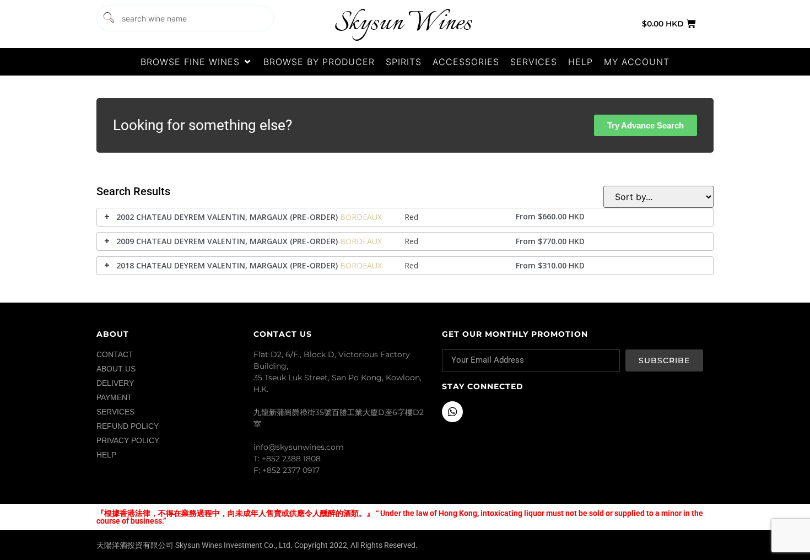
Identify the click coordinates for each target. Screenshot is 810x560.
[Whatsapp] (452, 411)
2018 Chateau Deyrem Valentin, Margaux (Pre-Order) (227, 265)
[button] (196, 61)
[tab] (405, 217)
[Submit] (108, 18)
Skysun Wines (403, 23)
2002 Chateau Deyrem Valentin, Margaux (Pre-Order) (227, 217)
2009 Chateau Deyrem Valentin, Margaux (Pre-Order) (227, 241)
